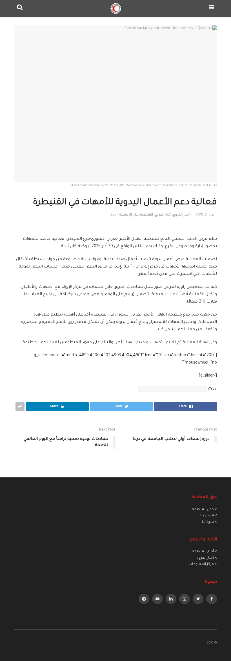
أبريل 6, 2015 (205, 215)
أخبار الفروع (181, 215)
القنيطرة (146, 215)
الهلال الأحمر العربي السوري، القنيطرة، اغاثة (172, 389)
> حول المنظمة (204, 510)
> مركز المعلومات (203, 564)
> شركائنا (209, 522)
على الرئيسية (128, 215)
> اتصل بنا (208, 516)
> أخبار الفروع (206, 558)
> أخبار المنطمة (204, 552)
